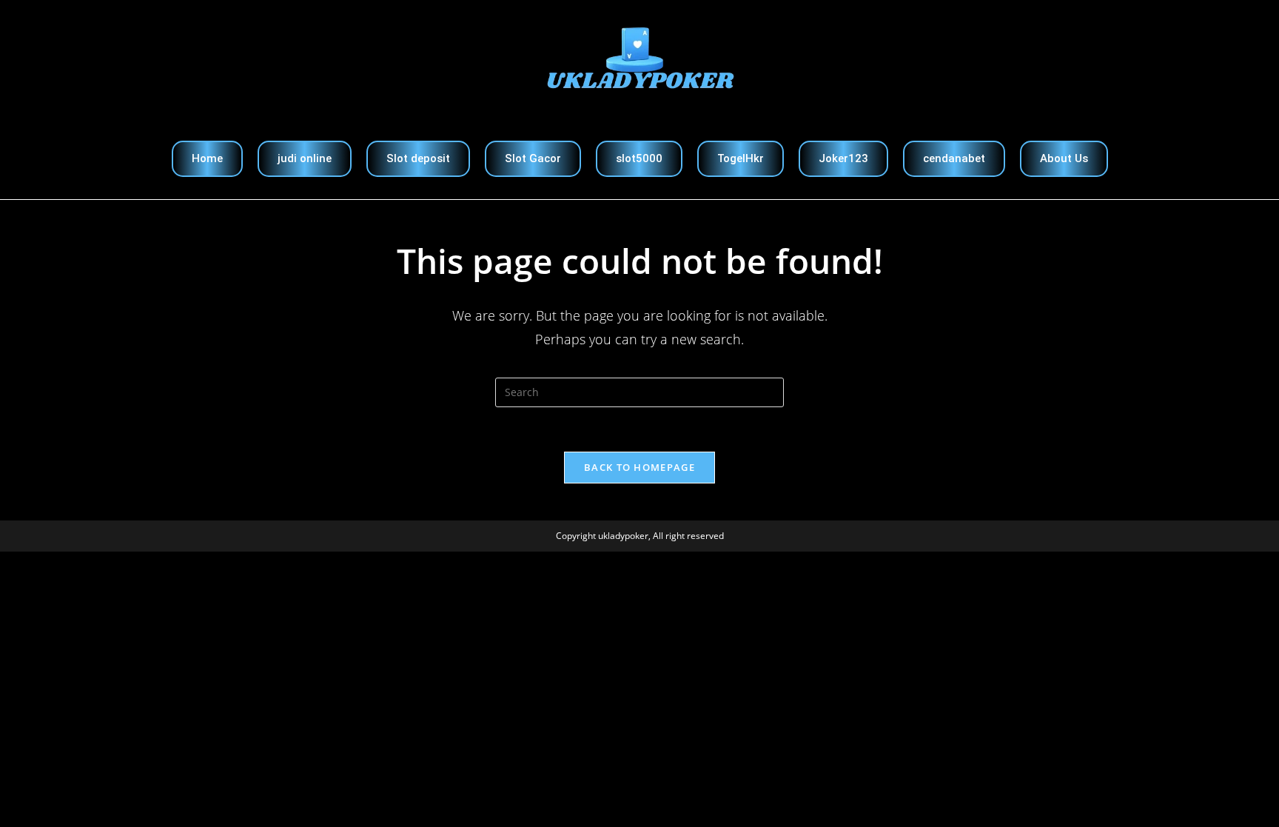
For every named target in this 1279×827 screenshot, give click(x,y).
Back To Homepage (639, 467)
